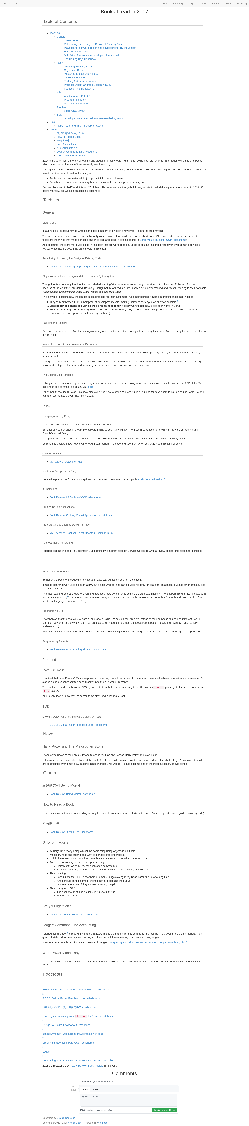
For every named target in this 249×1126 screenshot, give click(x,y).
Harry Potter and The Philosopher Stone (80, 125)
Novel (53, 122)
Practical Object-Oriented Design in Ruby (87, 84)
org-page (102, 1123)
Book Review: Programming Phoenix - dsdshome (78, 649)
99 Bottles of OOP (74, 77)
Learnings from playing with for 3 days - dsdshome (78, 1016)
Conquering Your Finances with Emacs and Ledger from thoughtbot (147, 942)
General (61, 36)
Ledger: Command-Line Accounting (77, 151)
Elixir (59, 92)
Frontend (62, 107)
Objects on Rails (73, 70)
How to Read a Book (69, 136)
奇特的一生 (63, 140)
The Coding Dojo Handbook (80, 59)
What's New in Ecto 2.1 (77, 96)
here (90, 386)
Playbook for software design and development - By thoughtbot (100, 47)
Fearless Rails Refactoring (79, 88)
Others (53, 129)
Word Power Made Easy (71, 155)
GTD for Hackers (66, 144)
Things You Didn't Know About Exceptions (66, 1025)
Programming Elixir (75, 99)
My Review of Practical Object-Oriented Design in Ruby (81, 533)
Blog (165, 3)
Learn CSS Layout (74, 110)
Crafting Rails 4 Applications (80, 81)
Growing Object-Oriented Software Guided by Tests (93, 118)
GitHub (216, 3)
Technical (55, 33)
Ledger (46, 1051)
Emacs (60, 1118)
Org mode (70, 1118)
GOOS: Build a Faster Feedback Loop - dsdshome (79, 724)
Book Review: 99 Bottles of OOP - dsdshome (75, 497)
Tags (191, 3)
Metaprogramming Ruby (78, 66)
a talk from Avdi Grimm (151, 479)
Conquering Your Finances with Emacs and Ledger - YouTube (77, 1060)
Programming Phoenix (77, 103)
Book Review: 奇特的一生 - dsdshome (71, 832)
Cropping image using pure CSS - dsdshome (68, 1042)
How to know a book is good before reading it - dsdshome (75, 989)
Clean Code (71, 40)
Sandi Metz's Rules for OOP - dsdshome (163, 239)
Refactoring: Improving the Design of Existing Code (93, 44)
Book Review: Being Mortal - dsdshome (72, 794)
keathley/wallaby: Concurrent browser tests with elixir (72, 1033)
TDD (59, 114)
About (203, 3)
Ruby (60, 62)
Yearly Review (78, 1065)
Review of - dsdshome (74, 914)
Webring (242, 3)
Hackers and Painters (76, 51)
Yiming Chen (9, 3)
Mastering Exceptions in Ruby (81, 73)
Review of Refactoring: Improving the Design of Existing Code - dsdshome (92, 266)
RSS (228, 3)
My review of (67, 461)
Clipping (178, 3)
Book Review (95, 1065)
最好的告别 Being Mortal (71, 133)
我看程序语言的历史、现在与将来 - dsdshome (69, 1007)
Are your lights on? (67, 148)
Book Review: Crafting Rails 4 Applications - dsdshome (81, 515)
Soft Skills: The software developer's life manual (91, 55)
